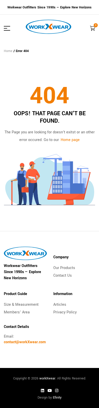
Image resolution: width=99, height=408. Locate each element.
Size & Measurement (21, 304)
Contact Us (62, 275)
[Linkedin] (42, 390)
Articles (59, 304)
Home (8, 51)
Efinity (57, 397)
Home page (70, 140)
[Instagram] (57, 390)
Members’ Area (17, 312)
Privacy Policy (65, 312)
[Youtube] (49, 390)
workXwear (47, 378)
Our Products (64, 268)
